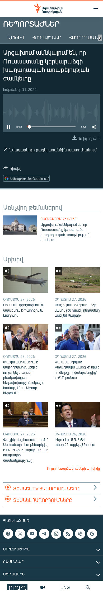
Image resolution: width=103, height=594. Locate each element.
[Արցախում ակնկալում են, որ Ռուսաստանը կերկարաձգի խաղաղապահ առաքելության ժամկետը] (20, 225)
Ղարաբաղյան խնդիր (58, 219)
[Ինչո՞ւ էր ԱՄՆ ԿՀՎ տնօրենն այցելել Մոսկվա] (77, 414)
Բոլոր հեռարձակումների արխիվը (73, 468)
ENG (65, 587)
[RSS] (68, 534)
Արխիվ (15, 37)
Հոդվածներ (46, 37)
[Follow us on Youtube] (32, 534)
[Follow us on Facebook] (8, 534)
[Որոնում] (88, 587)
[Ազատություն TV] (42, 587)
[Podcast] (80, 534)
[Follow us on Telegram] (44, 534)
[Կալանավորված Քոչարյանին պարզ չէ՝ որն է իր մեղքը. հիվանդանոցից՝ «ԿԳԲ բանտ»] (77, 337)
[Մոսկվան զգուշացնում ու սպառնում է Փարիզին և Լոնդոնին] (25, 280)
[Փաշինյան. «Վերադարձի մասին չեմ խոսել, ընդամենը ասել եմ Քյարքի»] (77, 280)
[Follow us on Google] (92, 534)
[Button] (11, 169)
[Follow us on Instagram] (56, 534)
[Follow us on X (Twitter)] (20, 534)
